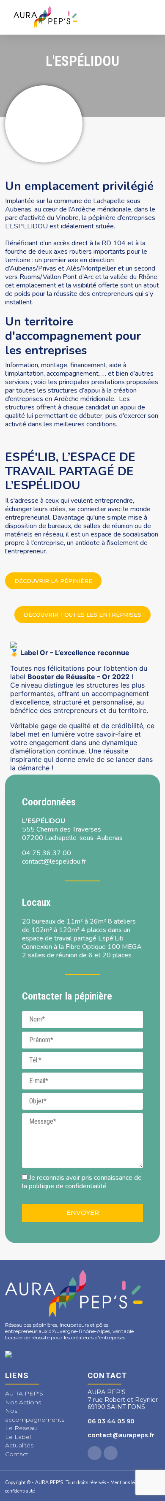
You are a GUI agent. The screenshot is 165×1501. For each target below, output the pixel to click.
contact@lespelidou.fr (54, 861)
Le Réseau (21, 1428)
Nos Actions (23, 1402)
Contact (16, 1454)
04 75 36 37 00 (46, 853)
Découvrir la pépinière (53, 580)
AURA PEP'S (24, 1393)
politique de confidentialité (68, 1186)
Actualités (19, 1445)
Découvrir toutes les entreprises (82, 614)
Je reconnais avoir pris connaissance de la (82, 1182)
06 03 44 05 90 (111, 1421)
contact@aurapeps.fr (121, 1435)
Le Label (18, 1437)
